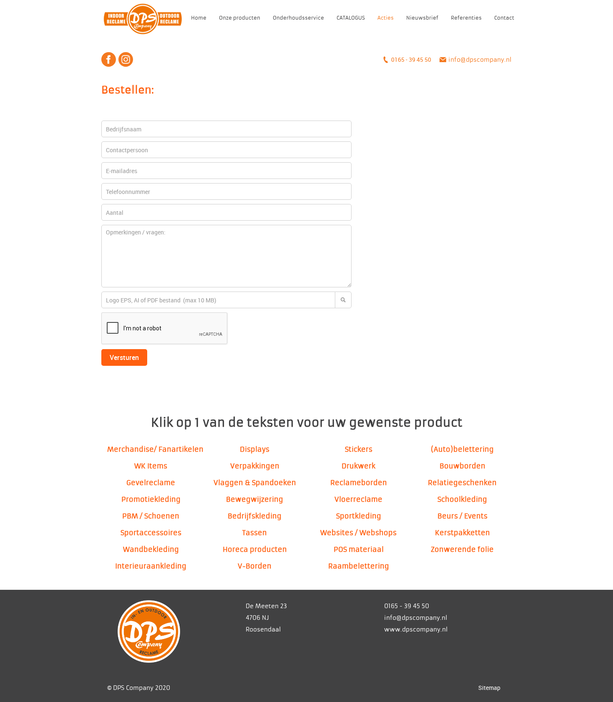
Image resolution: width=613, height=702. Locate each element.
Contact (504, 18)
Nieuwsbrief (422, 18)
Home (198, 18)
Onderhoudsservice (298, 18)
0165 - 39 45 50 (411, 59)
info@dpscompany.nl (480, 59)
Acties (385, 18)
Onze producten (239, 18)
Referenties (466, 18)
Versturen (124, 357)
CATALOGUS (351, 18)
